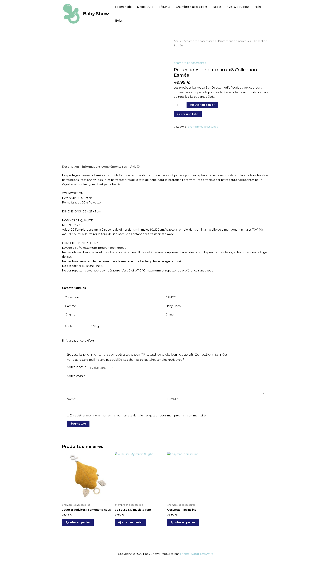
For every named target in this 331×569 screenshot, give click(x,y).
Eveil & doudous (238, 6)
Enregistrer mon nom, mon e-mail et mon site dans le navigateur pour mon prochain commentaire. (138, 415)
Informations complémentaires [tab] (104, 166)
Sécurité (164, 6)
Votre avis (76, 376)
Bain (258, 6)
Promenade (123, 6)
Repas (217, 6)
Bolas (119, 20)
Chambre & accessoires (191, 6)
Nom (71, 399)
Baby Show (96, 13)
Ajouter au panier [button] (78, 522)
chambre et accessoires (200, 41)
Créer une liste (187, 114)
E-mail (172, 399)
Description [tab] (70, 166)
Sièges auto (145, 6)
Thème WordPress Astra (196, 554)
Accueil (178, 41)
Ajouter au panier (202, 104)
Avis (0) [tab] (135, 166)
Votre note (76, 367)
